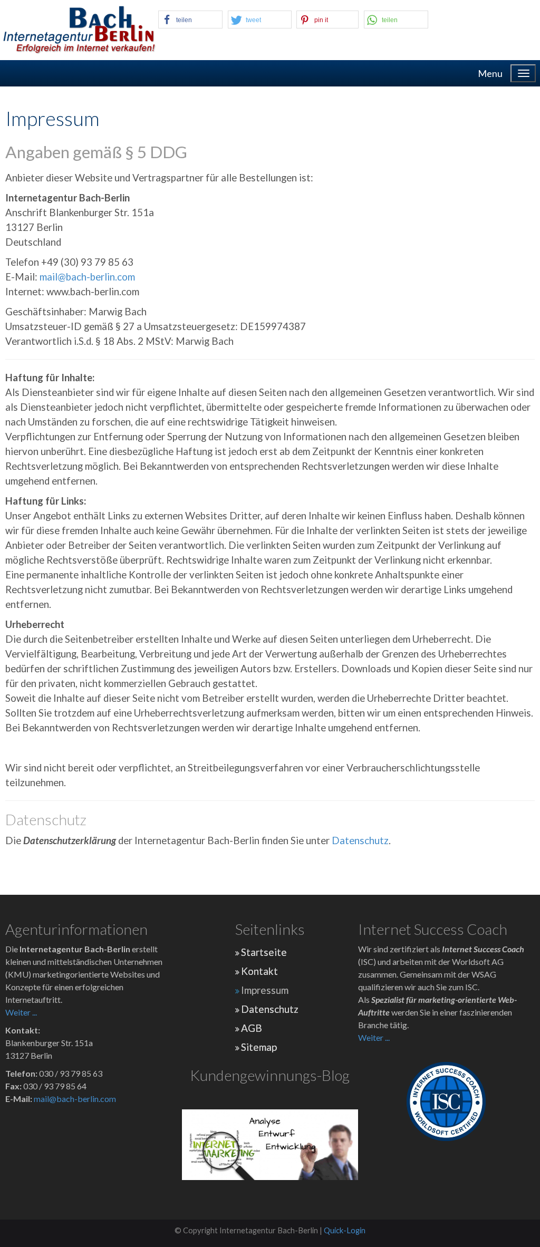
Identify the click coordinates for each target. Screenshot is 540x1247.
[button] (190, 19)
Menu (490, 73)
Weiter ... (21, 1012)
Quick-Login (344, 1230)
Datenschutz (360, 840)
